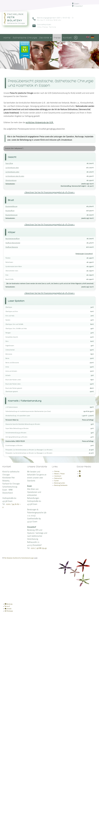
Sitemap (56, 471)
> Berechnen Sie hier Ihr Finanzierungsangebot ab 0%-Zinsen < (49, 192)
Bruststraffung (10, 211)
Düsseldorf (78, 6)
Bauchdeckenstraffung (12, 238)
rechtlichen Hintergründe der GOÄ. (40, 123)
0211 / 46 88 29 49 (39, 548)
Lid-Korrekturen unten (12, 172)
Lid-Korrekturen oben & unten (15, 176)
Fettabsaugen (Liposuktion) (84, 254)
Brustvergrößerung (11, 206)
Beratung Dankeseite (60, 485)
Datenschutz (58, 478)
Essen (76, 4)
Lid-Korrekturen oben (12, 168)
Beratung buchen (59, 483)
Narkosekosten (10, 184)
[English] (88, 37)
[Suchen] (76, 37)
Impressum (57, 476)
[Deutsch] (92, 37)
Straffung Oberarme (12, 247)
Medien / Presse (59, 474)
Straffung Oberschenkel (13, 243)
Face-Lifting (9, 163)
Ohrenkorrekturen (11, 180)
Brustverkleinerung (11, 215)
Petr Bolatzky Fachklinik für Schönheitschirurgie (19, 558)
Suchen (56, 481)
